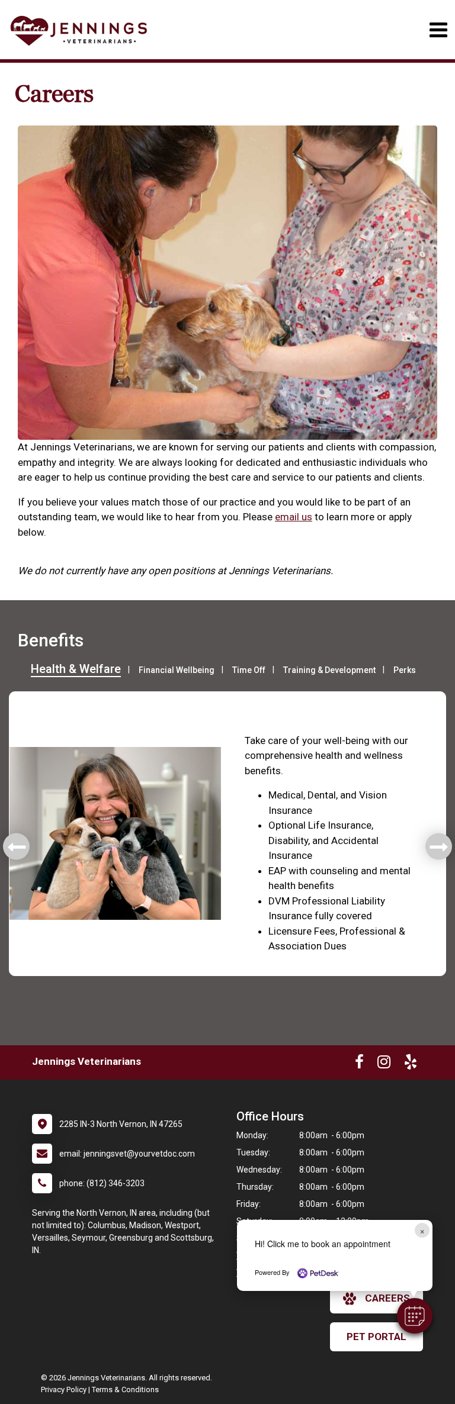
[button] (414, 1316)
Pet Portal (376, 1336)
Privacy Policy (63, 1389)
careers (387, 1298)
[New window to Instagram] (383, 1064)
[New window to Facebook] (359, 1064)
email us (293, 517)
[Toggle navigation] (438, 30)
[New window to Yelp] (410, 1064)
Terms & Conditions (125, 1389)
